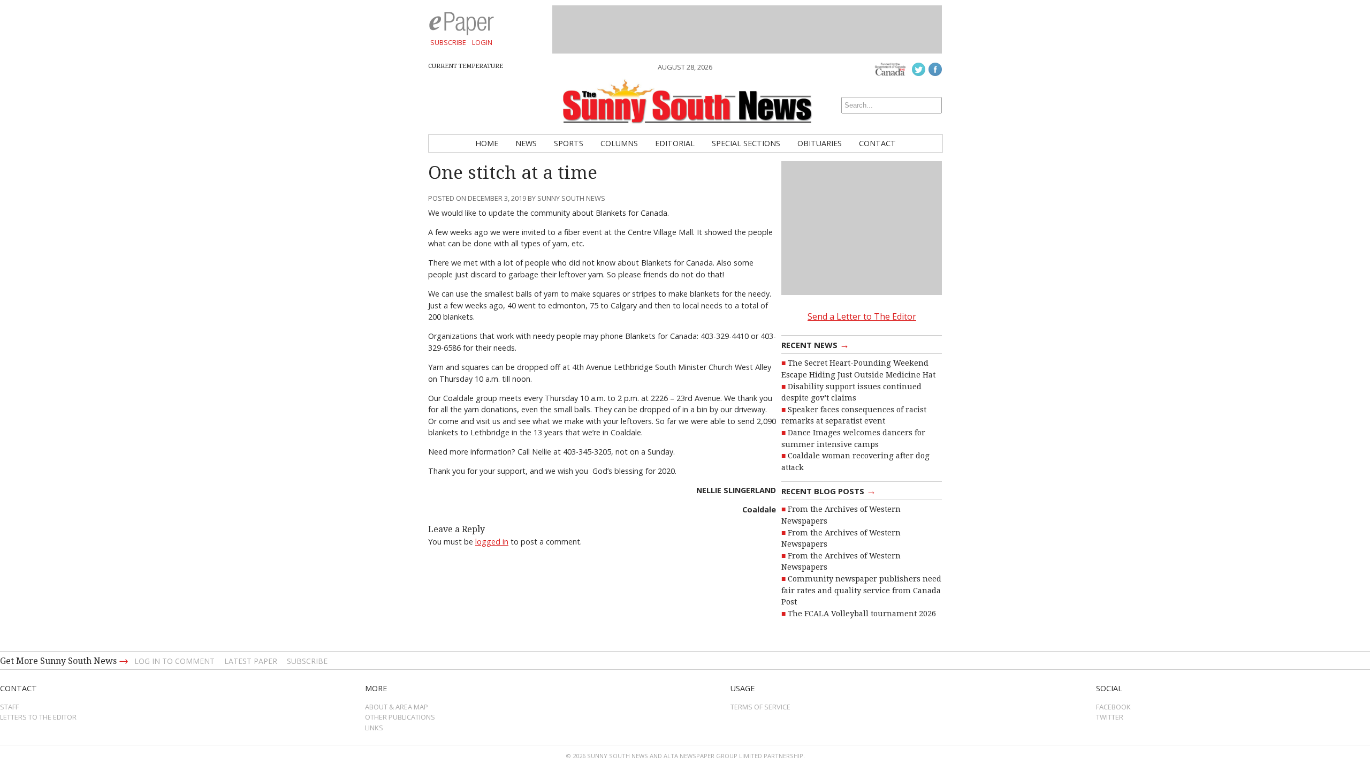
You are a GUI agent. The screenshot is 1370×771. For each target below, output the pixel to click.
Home (486, 143)
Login (482, 42)
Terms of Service (760, 707)
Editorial (675, 143)
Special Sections (746, 143)
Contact (877, 143)
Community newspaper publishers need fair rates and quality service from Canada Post (861, 590)
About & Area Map (396, 707)
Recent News (815, 344)
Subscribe (448, 42)
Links (374, 727)
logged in (491, 541)
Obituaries (819, 143)
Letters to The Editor (38, 717)
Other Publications (400, 717)
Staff (9, 707)
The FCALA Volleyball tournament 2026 (862, 613)
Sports (568, 143)
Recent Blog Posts (828, 490)
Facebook (1113, 707)
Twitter (1109, 717)
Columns (619, 143)
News (526, 143)
